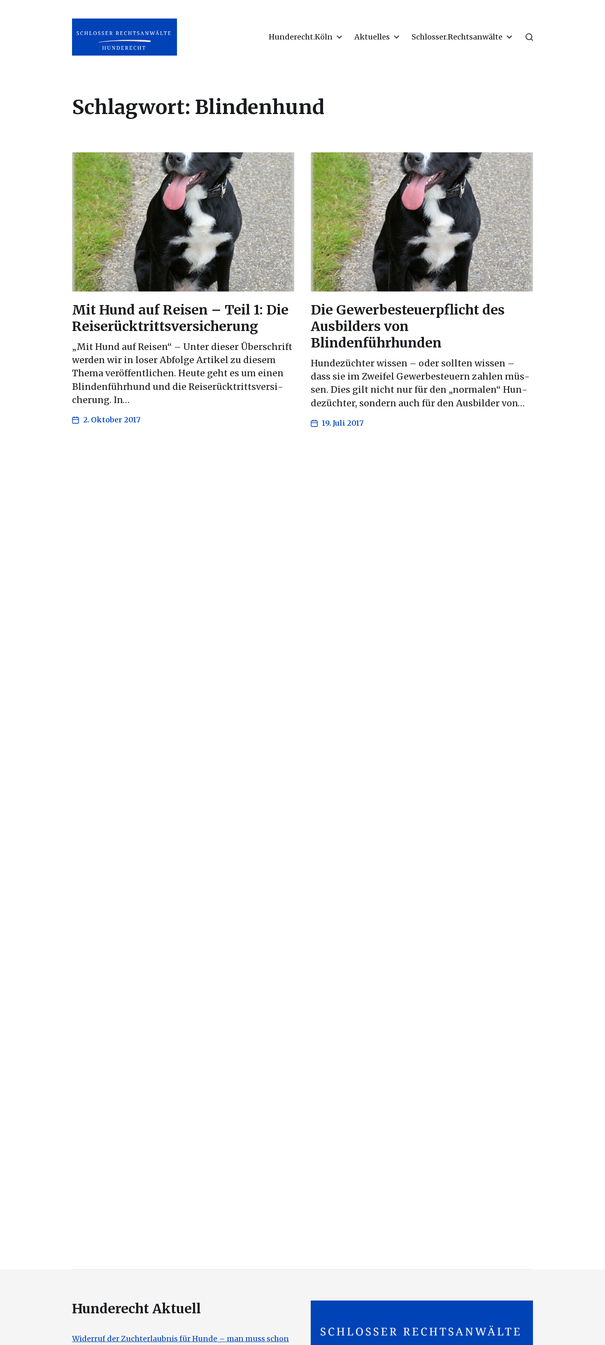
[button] (529, 37)
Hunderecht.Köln (301, 37)
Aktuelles (372, 37)
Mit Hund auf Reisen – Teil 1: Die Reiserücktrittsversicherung (180, 318)
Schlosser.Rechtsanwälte (457, 37)
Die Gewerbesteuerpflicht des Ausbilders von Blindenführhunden (408, 326)
